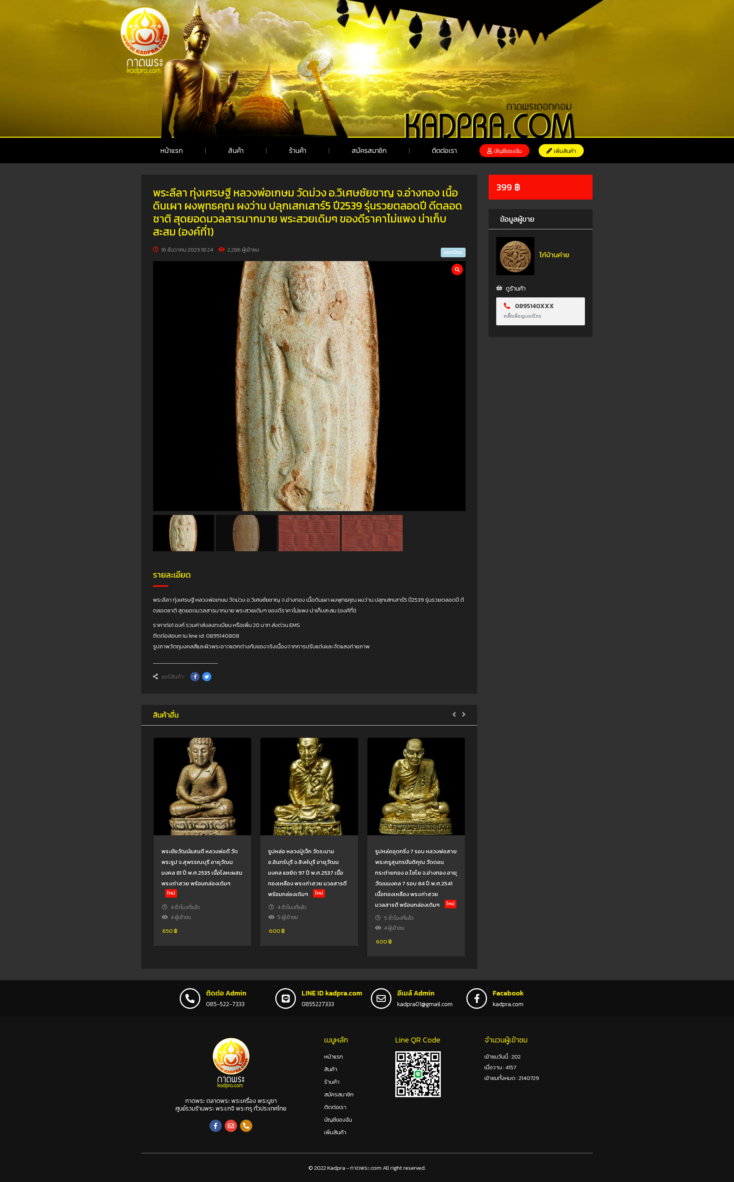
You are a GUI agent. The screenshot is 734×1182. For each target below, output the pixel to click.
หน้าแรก (171, 150)
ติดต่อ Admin (226, 993)
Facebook (508, 993)
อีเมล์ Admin (415, 993)
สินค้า (236, 150)
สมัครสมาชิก (369, 150)
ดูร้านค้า (516, 288)
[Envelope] (231, 1126)
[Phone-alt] (246, 1126)
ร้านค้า (297, 150)
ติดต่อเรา (444, 150)
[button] (504, 150)
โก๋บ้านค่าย (554, 255)
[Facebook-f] (215, 1126)
